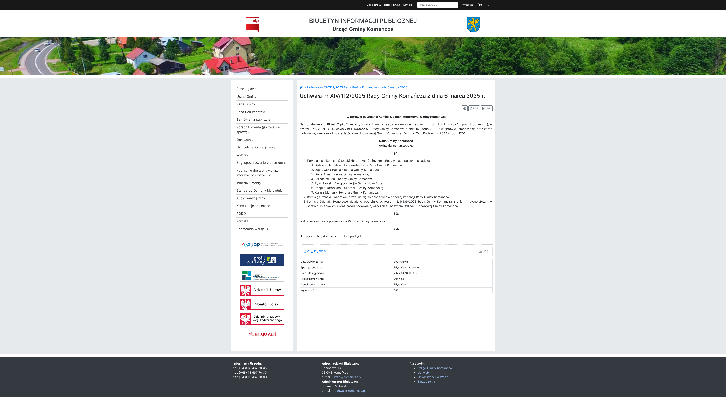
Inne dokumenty (249, 183)
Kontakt (407, 4)
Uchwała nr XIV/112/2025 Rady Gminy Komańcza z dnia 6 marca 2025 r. (358, 87)
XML (488, 108)
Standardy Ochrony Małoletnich (260, 190)
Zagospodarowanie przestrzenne (262, 163)
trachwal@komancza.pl (349, 391)
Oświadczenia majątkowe (256, 147)
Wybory (242, 155)
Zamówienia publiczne (254, 119)
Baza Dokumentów (251, 112)
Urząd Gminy (246, 96)
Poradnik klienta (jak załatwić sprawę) (259, 129)
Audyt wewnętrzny (251, 198)
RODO (241, 213)
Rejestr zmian (392, 4)
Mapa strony (373, 4)
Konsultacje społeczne (253, 206)
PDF (475, 108)
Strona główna (247, 89)
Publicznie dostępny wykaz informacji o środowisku (257, 173)
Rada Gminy (246, 104)
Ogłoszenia (245, 140)
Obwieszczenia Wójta (432, 377)
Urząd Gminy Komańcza (434, 368)
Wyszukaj (467, 4)
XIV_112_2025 (316, 251)
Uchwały (423, 372)
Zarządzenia (426, 381)
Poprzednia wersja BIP (254, 229)
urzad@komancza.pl (346, 377)
